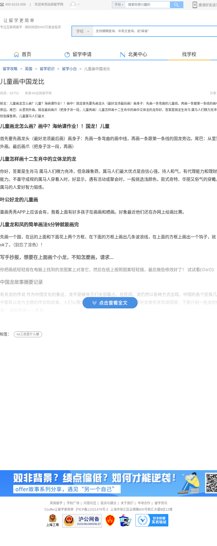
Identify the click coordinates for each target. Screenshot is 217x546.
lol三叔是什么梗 (28, 334)
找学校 (189, 54)
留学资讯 (161, 503)
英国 (28, 69)
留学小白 (69, 69)
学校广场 (73, 503)
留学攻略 (10, 69)
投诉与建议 (108, 503)
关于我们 (127, 503)
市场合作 (144, 503)
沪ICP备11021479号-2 (92, 509)
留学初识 (47, 69)
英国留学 (56, 503)
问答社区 (90, 503)
